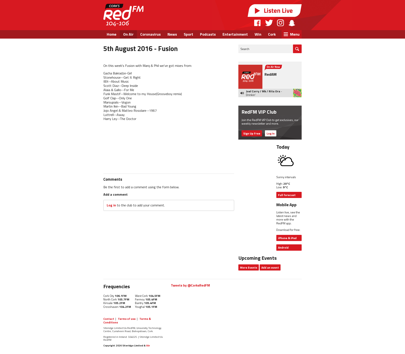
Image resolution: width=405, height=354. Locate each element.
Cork (272, 34)
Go (297, 48)
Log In (271, 133)
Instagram (280, 22)
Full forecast (287, 195)
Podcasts (208, 34)
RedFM (123, 15)
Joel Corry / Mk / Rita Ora (263, 91)
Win (258, 34)
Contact (108, 318)
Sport (188, 34)
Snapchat (291, 22)
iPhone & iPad (287, 238)
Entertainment (235, 34)
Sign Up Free (251, 133)
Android (283, 247)
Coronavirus (150, 34)
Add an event (270, 267)
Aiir (148, 345)
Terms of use (127, 318)
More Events (248, 267)
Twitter (269, 22)
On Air (128, 34)
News (172, 34)
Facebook (257, 22)
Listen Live (275, 10)
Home (111, 34)
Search (244, 49)
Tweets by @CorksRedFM (190, 285)
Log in (111, 205)
